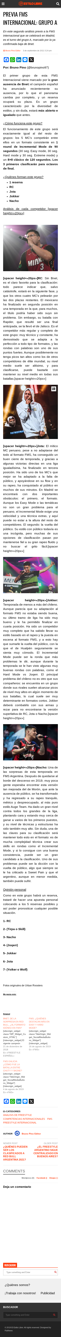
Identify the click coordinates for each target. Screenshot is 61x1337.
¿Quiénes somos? (17, 1285)
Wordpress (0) (28, 1178)
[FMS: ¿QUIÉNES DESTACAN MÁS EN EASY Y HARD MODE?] (42, 1034)
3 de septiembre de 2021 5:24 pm (37, 51)
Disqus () (53, 1178)
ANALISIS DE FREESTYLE (17, 1115)
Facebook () (42, 1178)
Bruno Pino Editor (12, 51)
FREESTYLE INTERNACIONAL (19, 1122)
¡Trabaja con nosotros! (20, 1293)
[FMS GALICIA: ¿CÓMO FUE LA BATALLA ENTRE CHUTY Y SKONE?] (16, 1077)
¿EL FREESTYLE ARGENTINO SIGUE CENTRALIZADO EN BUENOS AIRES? (45, 1151)
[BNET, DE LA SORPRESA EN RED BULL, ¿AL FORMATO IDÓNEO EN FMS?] (16, 1037)
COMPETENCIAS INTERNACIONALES (24, 1119)
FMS (49, 1119)
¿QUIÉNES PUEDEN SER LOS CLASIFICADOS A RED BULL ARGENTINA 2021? (15, 1153)
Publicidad (48, 1293)
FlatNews (9, 1331)
